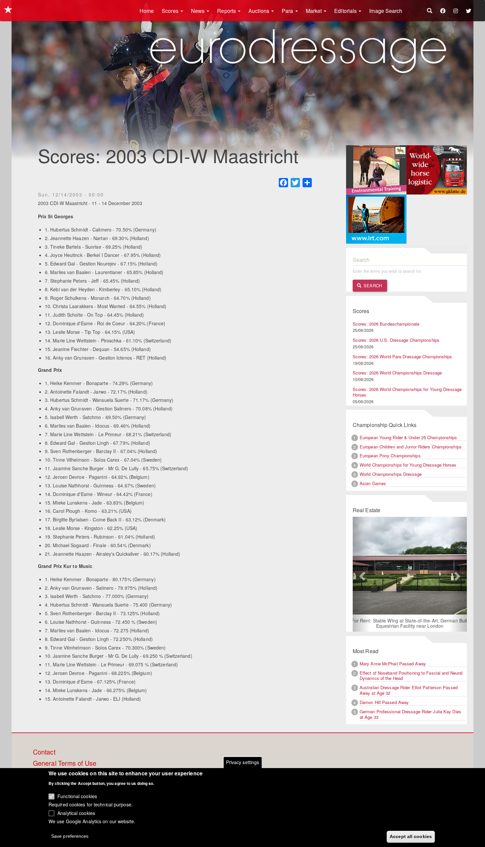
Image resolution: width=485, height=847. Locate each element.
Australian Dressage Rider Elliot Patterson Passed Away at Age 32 (409, 690)
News (198, 11)
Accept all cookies (411, 836)
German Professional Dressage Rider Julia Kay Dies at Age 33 (410, 714)
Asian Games (373, 483)
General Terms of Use (64, 763)
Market (314, 11)
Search (372, 285)
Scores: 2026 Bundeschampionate (386, 324)
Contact (44, 752)
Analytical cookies (76, 812)
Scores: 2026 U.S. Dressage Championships (396, 340)
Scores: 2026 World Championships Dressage (397, 373)
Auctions (259, 11)
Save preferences (70, 835)
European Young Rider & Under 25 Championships (408, 437)
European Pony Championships (390, 455)
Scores (171, 11)
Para (288, 11)
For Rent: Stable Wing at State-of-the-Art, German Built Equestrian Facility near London (410, 623)
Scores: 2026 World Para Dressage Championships (402, 356)
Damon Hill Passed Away (384, 702)
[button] (361, 574)
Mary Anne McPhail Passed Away (393, 663)
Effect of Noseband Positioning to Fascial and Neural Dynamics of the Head (411, 676)
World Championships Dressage (391, 474)
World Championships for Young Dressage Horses (408, 465)
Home (147, 11)
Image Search (385, 11)
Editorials (346, 11)
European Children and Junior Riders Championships (411, 446)
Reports (227, 11)
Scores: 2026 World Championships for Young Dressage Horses (407, 392)
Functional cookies (77, 796)
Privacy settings (242, 762)
